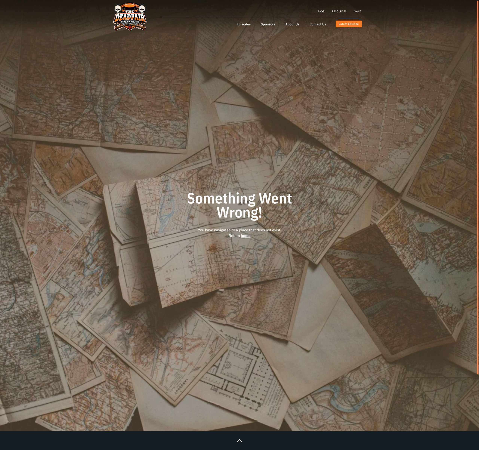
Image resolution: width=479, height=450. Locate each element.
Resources (339, 11)
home (246, 235)
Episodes (244, 24)
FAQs (321, 11)
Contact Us (317, 24)
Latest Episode (349, 24)
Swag (357, 11)
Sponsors (268, 24)
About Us (292, 24)
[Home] (130, 16)
